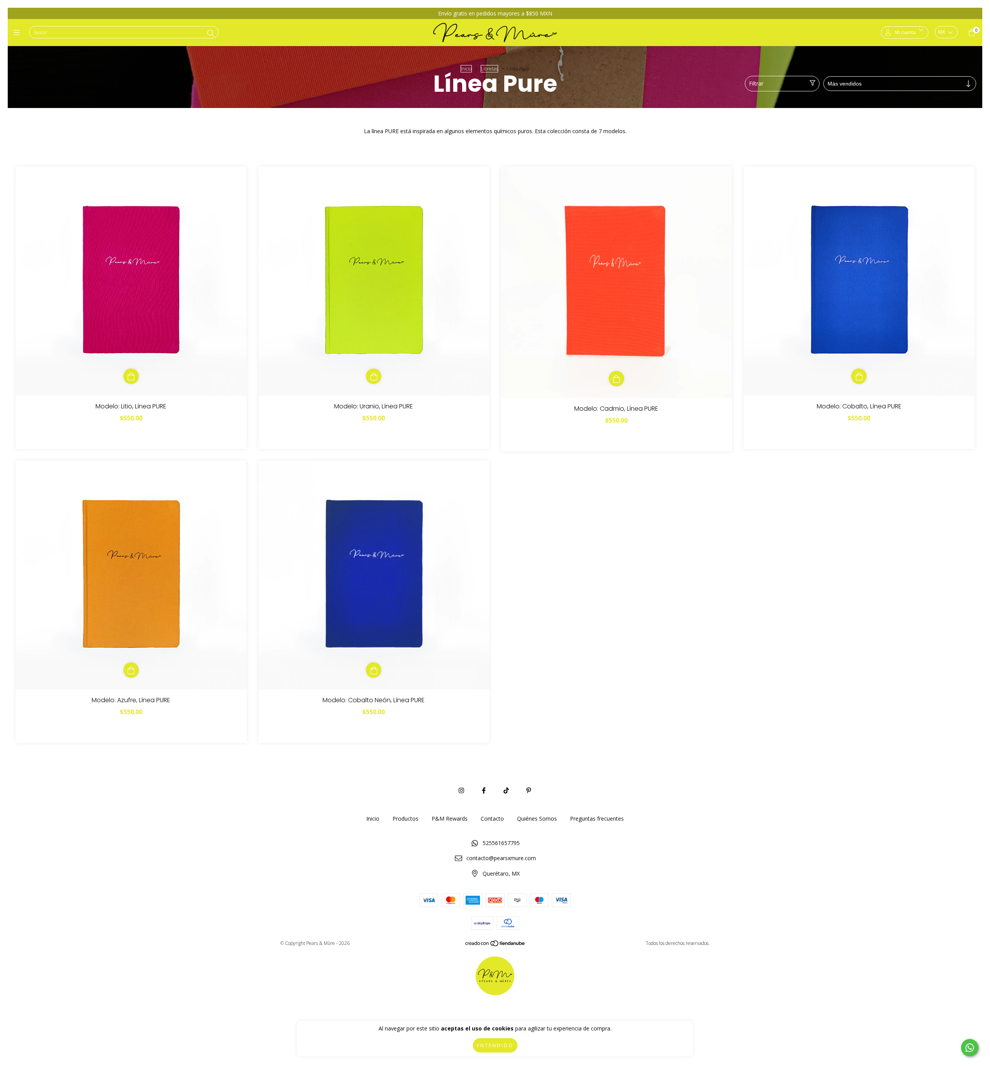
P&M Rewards (450, 818)
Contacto (492, 818)
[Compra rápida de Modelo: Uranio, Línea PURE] (373, 376)
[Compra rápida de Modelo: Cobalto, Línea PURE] (859, 376)
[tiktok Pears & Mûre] (506, 790)
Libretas (489, 68)
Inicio (466, 68)
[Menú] (18, 32)
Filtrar (756, 83)
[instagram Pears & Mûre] (461, 790)
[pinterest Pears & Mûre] (528, 790)
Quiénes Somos (537, 818)
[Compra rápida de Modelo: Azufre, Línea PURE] (131, 670)
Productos (405, 818)
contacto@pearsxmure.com (501, 858)
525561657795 (501, 843)
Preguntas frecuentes (597, 818)
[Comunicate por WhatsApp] (969, 1047)
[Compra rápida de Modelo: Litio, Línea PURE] (131, 376)
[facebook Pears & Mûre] (483, 790)
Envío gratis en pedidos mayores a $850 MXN (495, 13)
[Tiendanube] (495, 944)
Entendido (495, 1045)
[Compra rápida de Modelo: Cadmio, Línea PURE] (616, 378)
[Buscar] (211, 33)
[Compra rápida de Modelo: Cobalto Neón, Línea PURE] (373, 670)
